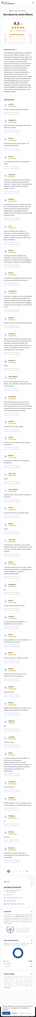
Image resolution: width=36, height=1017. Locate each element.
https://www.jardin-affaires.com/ (15, 904)
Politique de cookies (25, 1013)
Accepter (6, 1013)
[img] (17, 49)
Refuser (14, 1013)
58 (27, 871)
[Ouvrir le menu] (33, 3)
